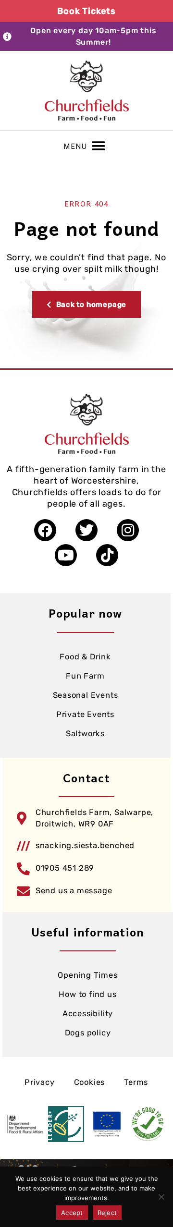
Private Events (85, 714)
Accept (72, 1212)
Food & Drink (85, 656)
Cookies (89, 1082)
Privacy (40, 1082)
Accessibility (87, 1013)
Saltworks (85, 733)
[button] (98, 146)
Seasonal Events (85, 695)
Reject (107, 1212)
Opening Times (87, 975)
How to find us (87, 994)
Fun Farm (85, 675)
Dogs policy (88, 1032)
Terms (136, 1082)
